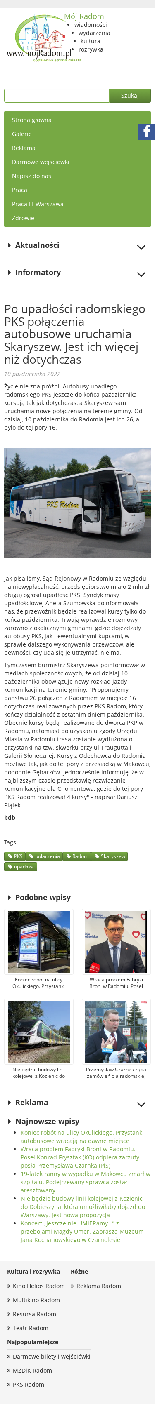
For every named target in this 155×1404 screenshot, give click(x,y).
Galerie (22, 134)
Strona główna (32, 120)
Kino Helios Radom (39, 1286)
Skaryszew (113, 856)
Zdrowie (23, 218)
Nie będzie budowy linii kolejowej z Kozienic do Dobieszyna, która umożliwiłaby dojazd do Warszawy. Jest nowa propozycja (83, 1207)
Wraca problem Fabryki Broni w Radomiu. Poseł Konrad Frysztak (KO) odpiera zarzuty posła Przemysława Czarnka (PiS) (80, 1157)
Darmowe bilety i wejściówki (52, 1356)
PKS (18, 856)
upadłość (24, 866)
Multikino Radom (36, 1300)
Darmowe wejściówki (40, 162)
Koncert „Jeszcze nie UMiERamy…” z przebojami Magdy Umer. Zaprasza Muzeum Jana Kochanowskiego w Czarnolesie (82, 1231)
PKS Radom (28, 1384)
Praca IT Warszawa (38, 204)
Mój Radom (84, 16)
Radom (80, 856)
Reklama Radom (98, 1286)
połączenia (47, 856)
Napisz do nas (31, 176)
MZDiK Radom (32, 1370)
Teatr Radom (30, 1328)
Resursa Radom (34, 1314)
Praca (19, 190)
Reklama (24, 148)
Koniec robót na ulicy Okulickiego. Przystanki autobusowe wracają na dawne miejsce (82, 1137)
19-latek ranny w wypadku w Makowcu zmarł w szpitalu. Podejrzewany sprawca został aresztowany (85, 1182)
